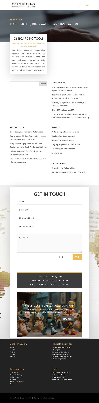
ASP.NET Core (14, 377)
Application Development (63, 136)
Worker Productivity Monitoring (62, 379)
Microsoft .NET (14, 373)
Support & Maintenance (63, 140)
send (77, 257)
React (12, 384)
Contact (12, 354)
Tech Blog (13, 352)
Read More (67, 318)
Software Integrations (59, 359)
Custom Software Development (62, 356)
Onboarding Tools (29, 38)
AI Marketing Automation (63, 168)
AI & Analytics (56, 350)
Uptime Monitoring (58, 377)
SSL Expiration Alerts (58, 375)
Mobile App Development (63, 149)
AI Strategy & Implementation (65, 132)
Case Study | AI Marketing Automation (26, 132)
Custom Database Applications (61, 347)
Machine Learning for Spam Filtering (68, 172)
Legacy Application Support (60, 354)
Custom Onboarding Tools (60, 352)
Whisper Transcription (17, 382)
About (12, 347)
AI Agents (13, 379)
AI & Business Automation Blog (61, 373)
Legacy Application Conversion (66, 144)
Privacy (12, 356)
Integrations (57, 153)
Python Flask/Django (16, 375)
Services (32, 46)
